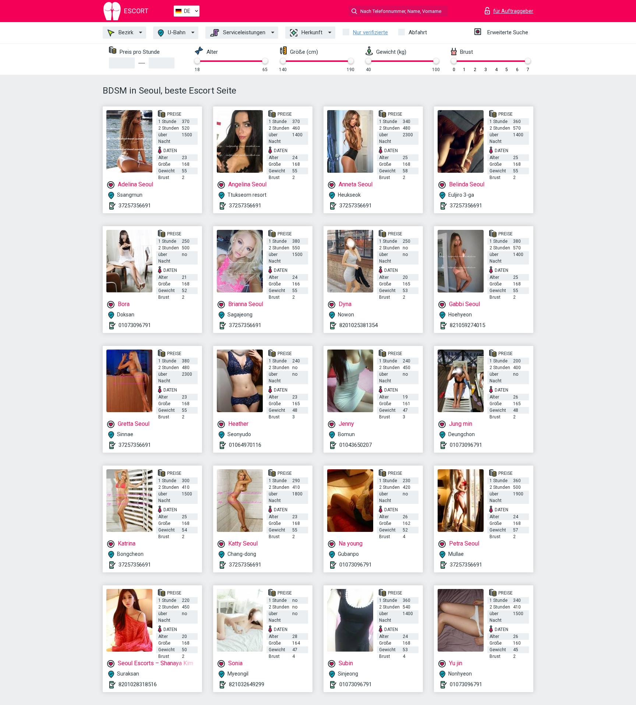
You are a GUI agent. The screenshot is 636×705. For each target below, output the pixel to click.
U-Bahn (176, 32)
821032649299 (246, 684)
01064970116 (245, 445)
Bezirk (125, 32)
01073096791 (135, 325)
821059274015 (467, 325)
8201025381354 (358, 325)
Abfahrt (418, 32)
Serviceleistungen (243, 32)
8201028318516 (138, 684)
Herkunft (311, 32)
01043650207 (355, 445)
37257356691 (135, 205)
